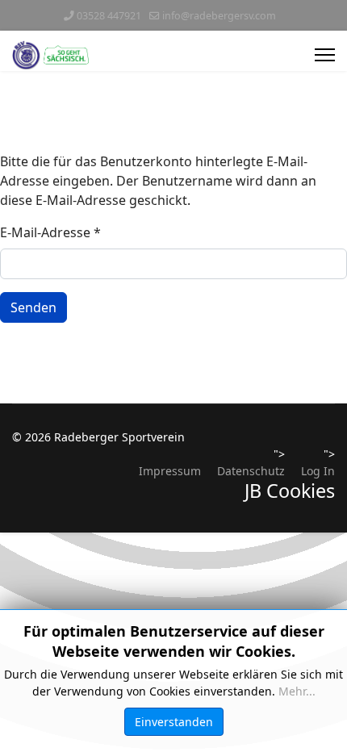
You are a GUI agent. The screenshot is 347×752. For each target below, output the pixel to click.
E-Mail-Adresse (50, 232)
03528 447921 (109, 16)
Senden (33, 307)
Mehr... (297, 691)
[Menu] (325, 55)
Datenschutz (251, 470)
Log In (318, 470)
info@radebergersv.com (219, 16)
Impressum (170, 470)
